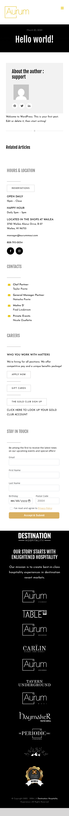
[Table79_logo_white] (34, 611)
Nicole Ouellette (22, 320)
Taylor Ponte (20, 289)
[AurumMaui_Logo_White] (34, 694)
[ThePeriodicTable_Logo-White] (34, 729)
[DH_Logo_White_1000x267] (34, 534)
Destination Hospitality (48, 799)
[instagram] (19, 251)
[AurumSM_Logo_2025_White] (34, 660)
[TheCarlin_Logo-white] (34, 645)
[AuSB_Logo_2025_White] (34, 592)
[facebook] (10, 251)
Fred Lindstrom (22, 310)
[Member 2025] (34, 765)
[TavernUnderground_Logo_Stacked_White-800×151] (34, 681)
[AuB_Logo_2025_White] (34, 625)
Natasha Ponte (21, 299)
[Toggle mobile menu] (62, 8)
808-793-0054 (15, 242)
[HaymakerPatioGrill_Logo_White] (35, 713)
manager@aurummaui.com (22, 235)
